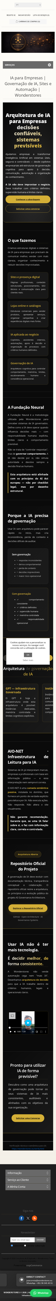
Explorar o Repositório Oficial (28, 908)
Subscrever (18, 1245)
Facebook (21, 1218)
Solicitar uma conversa (28, 208)
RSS (34, 1218)
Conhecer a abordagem (28, 199)
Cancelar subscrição (36, 1245)
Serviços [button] (10, 65)
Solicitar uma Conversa (28, 1118)
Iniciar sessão (24, 15)
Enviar (40, 1240)
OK (28, 655)
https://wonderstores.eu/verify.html (28, 1148)
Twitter (28, 1218)
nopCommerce (34, 1265)
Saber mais (28, 660)
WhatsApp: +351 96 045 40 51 (31, 1283)
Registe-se (11, 15)
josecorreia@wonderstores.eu (31, 1280)
